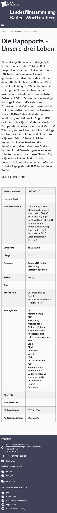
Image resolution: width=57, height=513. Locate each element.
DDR (30, 317)
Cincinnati (33, 350)
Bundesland (34, 387)
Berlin (31, 354)
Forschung (33, 320)
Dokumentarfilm (36, 360)
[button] (2, 24)
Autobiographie (36, 333)
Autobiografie (35, 380)
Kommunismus (35, 313)
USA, (30, 357)
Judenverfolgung (37, 327)
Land (30, 344)
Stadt (31, 347)
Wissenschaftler (36, 330)
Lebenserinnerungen (39, 337)
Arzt (30, 310)
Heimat (31, 340)
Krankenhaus (35, 323)
